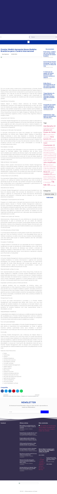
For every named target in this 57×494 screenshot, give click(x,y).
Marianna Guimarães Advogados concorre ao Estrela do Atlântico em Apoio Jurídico (27, 461)
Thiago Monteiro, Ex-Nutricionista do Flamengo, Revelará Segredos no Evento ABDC (49, 96)
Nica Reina (50, 176)
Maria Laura (47, 168)
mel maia (54, 170)
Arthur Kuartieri (46, 137)
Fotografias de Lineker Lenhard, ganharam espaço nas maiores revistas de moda (49, 107)
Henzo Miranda (51, 155)
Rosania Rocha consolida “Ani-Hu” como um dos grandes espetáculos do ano (28, 433)
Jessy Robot (50, 160)
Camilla (46, 141)
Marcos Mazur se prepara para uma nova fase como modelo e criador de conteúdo (28, 426)
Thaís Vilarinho (48, 182)
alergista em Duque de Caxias (49, 132)
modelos (47, 174)
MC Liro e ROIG (48, 170)
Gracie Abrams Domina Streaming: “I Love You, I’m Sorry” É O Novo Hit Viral (49, 64)
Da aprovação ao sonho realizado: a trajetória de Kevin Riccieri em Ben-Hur (28, 439)
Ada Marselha (49, 126)
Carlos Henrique (52, 141)
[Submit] (45, 412)
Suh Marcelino (46, 179)
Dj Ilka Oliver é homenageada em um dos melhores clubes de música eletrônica (49, 85)
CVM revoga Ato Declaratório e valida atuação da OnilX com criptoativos (28, 444)
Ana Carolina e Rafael (50, 134)
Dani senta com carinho (49, 150)
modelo (52, 172)
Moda (46, 172)
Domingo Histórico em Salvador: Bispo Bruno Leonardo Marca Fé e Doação (28, 468)
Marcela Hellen (46, 166)
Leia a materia (41, 455)
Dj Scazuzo (52, 152)
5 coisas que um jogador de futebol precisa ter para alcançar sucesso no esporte (49, 74)
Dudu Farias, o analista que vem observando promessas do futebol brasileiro (49, 54)
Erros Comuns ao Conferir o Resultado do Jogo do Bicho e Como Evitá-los (28, 449)
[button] (28, 42)
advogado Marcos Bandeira (48, 128)
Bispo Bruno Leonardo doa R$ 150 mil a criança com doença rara (28, 454)
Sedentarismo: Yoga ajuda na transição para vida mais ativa (49, 116)
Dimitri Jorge (46, 152)
